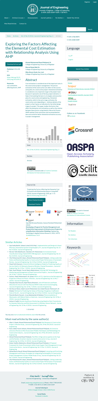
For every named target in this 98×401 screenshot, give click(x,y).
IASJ (45, 390)
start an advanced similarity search (25, 314)
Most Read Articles (10, 23)
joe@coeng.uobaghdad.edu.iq (35, 382)
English (70, 59)
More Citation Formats (36, 200)
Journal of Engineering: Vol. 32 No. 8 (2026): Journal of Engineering (36, 262)
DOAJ (30, 390)
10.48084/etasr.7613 (33, 235)
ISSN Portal (51, 390)
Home (9, 36)
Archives (16, 36)
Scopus (70, 83)
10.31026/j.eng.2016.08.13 (38, 195)
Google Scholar (72, 101)
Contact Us (22, 23)
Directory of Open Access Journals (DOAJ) (81, 89)
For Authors (72, 235)
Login (95, 2)
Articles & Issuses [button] (18, 18)
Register (87, 2)
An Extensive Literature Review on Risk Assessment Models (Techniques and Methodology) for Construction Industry (34, 331)
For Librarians (72, 239)
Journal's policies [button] (46, 18)
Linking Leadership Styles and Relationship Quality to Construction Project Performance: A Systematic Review (35, 260)
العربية (70, 55)
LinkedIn (45, 396)
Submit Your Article (73, 18)
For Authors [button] (59, 18)
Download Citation (35, 204)
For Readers (72, 231)
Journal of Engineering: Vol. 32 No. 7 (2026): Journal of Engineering (30, 287)
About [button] (6, 18)
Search (90, 29)
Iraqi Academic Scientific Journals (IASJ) (80, 95)
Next (59, 310)
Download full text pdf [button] (14, 64)
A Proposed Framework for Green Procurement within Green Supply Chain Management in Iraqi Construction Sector (35, 345)
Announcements (33, 18)
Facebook (38, 396)
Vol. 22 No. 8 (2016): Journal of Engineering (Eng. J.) (37, 36)
